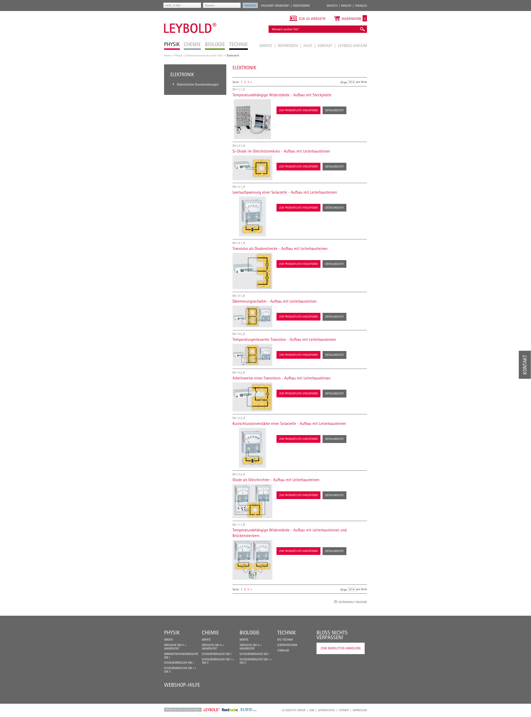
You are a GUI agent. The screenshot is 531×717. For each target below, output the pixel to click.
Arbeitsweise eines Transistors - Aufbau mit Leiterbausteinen (281, 378)
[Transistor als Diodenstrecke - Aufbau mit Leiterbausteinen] (252, 271)
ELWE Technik (248, 710)
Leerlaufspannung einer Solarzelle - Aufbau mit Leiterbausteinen (285, 192)
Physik (178, 55)
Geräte (168, 639)
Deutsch (332, 5)
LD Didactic (183, 710)
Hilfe (308, 45)
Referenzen (288, 45)
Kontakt (325, 45)
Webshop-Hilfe (182, 685)
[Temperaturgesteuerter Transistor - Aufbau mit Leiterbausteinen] (252, 355)
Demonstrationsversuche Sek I (204, 55)
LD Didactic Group (294, 710)
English (346, 5)
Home (167, 55)
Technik (286, 632)
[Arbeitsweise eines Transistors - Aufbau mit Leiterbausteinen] (252, 396)
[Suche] (362, 29)
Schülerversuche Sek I (179, 662)
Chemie (210, 632)
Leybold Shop (212, 710)
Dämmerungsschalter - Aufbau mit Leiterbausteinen (275, 301)
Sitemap (344, 710)
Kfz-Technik (285, 639)
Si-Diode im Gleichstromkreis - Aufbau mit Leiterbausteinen (281, 151)
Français (361, 5)
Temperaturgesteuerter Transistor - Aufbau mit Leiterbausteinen (284, 339)
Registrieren (301, 5)
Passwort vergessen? (275, 5)
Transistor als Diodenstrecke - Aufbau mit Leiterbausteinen (280, 248)
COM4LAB (283, 650)
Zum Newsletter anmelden (340, 648)
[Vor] (251, 82)
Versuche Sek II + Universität (175, 646)
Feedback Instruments (230, 710)
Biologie (249, 632)
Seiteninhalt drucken (352, 602)
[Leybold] (190, 13)
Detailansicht (334, 110)
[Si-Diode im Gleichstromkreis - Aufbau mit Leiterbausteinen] (252, 167)
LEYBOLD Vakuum (352, 45)
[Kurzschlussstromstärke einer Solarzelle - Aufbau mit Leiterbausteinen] (252, 448)
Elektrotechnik (287, 645)
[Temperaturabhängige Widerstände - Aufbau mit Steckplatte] (252, 119)
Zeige (343, 82)
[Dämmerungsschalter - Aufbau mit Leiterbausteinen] (252, 316)
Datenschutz (326, 710)
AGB (311, 710)
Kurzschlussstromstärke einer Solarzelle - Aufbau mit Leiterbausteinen (289, 423)
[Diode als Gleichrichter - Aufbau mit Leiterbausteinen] (252, 501)
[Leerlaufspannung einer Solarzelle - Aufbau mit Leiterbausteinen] (252, 216)
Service (266, 45)
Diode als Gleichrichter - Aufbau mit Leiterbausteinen (276, 479)
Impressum (360, 710)
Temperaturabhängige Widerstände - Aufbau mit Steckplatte (282, 94)
